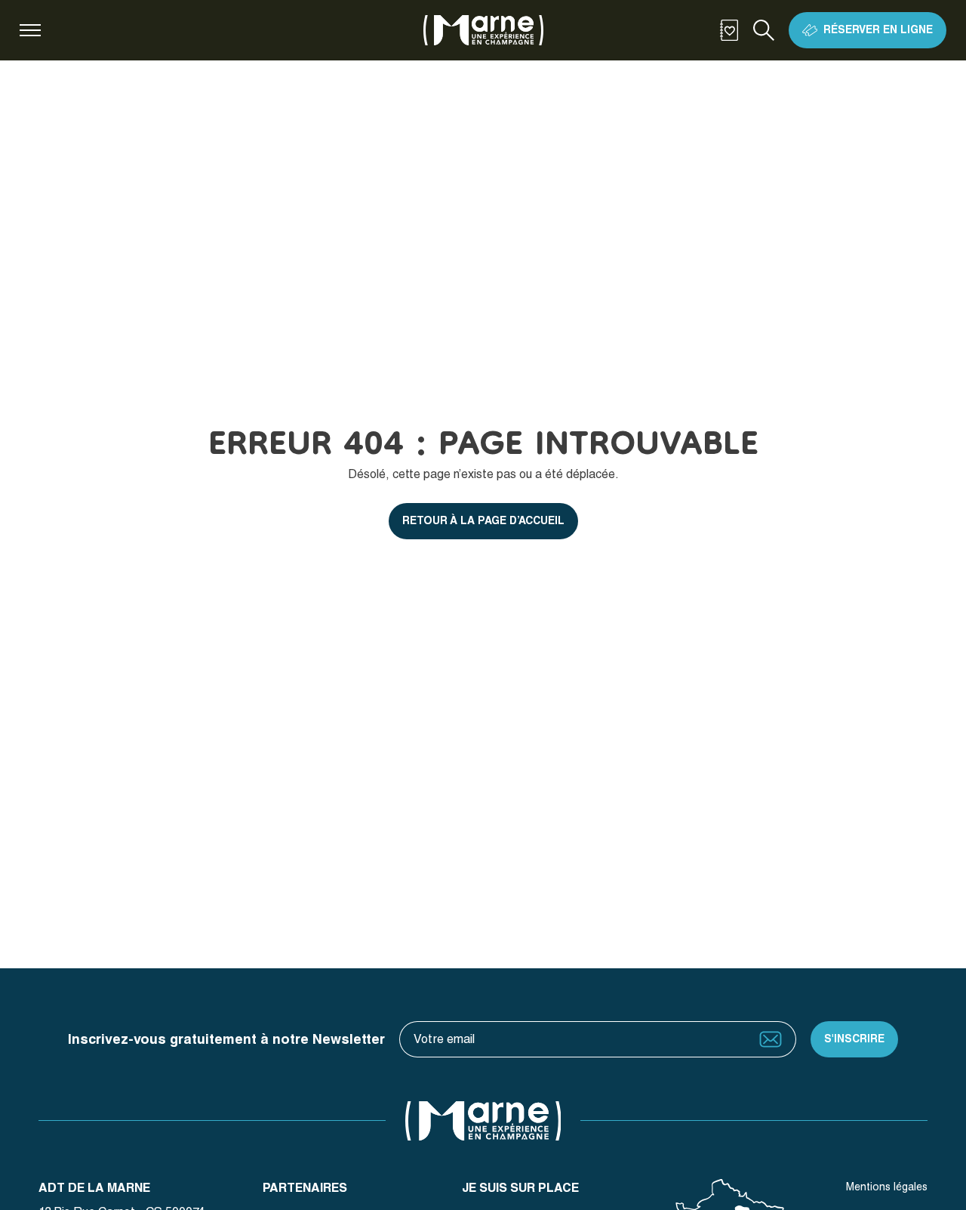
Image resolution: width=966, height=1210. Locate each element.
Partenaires (305, 1188)
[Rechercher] (763, 30)
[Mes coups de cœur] (729, 30)
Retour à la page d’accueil (483, 520)
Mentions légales (887, 1187)
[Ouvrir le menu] (30, 30)
